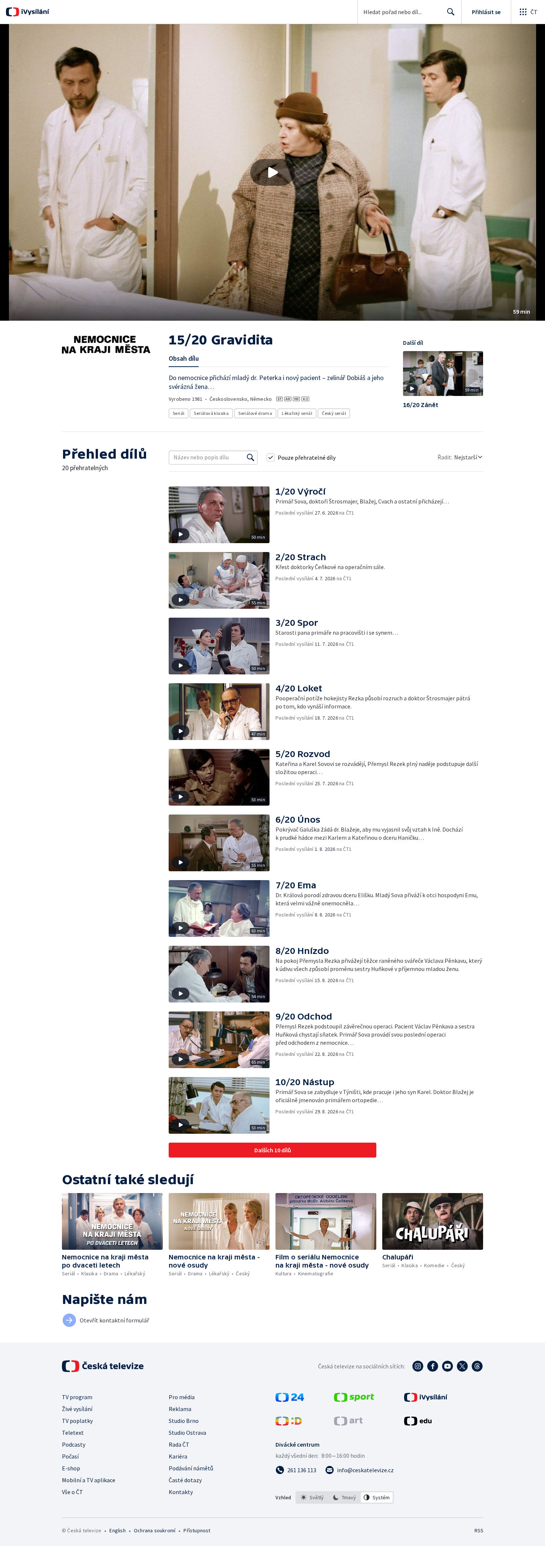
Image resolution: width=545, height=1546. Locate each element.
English (117, 1530)
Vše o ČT (72, 1492)
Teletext (73, 1432)
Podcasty (73, 1444)
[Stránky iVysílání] (425, 1399)
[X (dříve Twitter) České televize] (462, 1366)
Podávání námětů (191, 1468)
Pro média (182, 1397)
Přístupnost (197, 1530)
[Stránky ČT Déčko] (288, 1423)
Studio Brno (184, 1420)
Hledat (450, 11)
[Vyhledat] (250, 457)
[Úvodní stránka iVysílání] (34, 11)
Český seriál (334, 413)
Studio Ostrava (187, 1432)
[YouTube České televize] (447, 1366)
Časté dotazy (185, 1480)
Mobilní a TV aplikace (88, 1480)
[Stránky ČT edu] (418, 1423)
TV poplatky (77, 1420)
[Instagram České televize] (418, 1366)
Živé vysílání (77, 1409)
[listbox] (344, 1497)
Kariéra (178, 1456)
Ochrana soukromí (154, 1530)
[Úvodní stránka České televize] (103, 1366)
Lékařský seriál (297, 413)
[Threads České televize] (477, 1366)
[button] (272, 172)
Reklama (180, 1409)
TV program (77, 1397)
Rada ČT (179, 1444)
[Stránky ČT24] (289, 1399)
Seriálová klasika (211, 413)
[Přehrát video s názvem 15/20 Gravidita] (272, 172)
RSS (479, 1530)
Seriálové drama (255, 413)
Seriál (178, 413)
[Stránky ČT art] (348, 1423)
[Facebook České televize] (433, 1366)
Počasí (70, 1456)
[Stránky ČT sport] (354, 1399)
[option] (312, 1497)
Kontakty (181, 1492)
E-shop (71, 1468)
